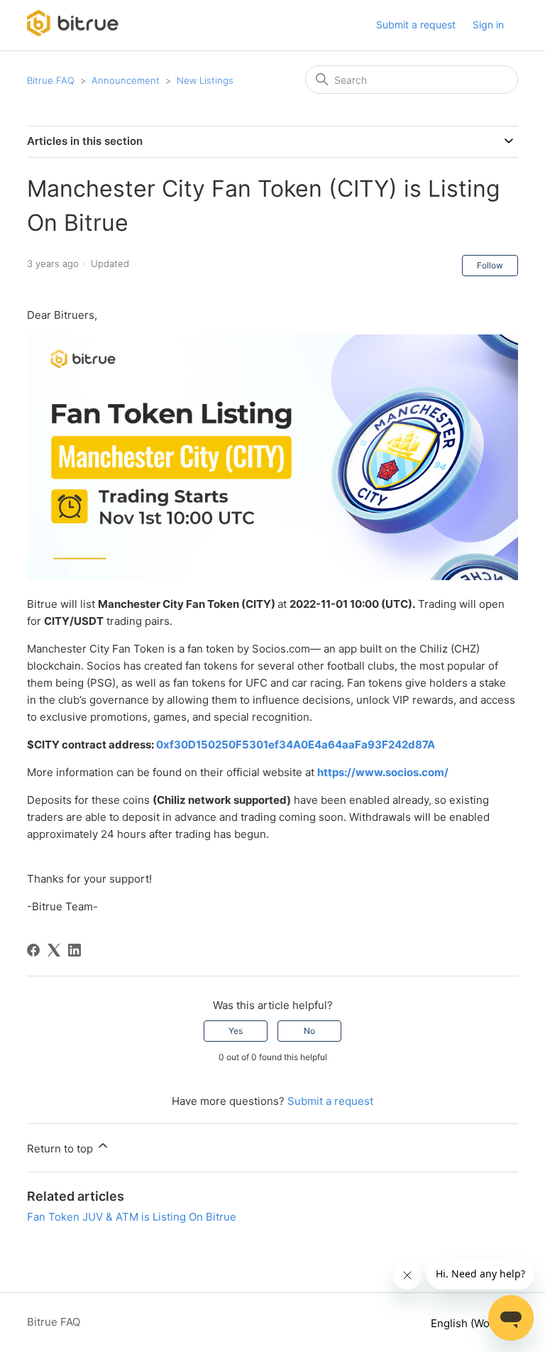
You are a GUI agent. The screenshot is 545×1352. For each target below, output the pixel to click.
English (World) (470, 1323)
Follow (490, 265)
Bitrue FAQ (51, 80)
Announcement (126, 80)
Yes (236, 1030)
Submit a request (416, 24)
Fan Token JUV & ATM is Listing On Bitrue (131, 1216)
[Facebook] (33, 950)
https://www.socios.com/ (382, 772)
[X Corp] (54, 950)
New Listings (205, 80)
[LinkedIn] (74, 950)
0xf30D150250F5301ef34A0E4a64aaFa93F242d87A (295, 744)
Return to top (61, 1148)
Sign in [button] (488, 24)
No (309, 1030)
